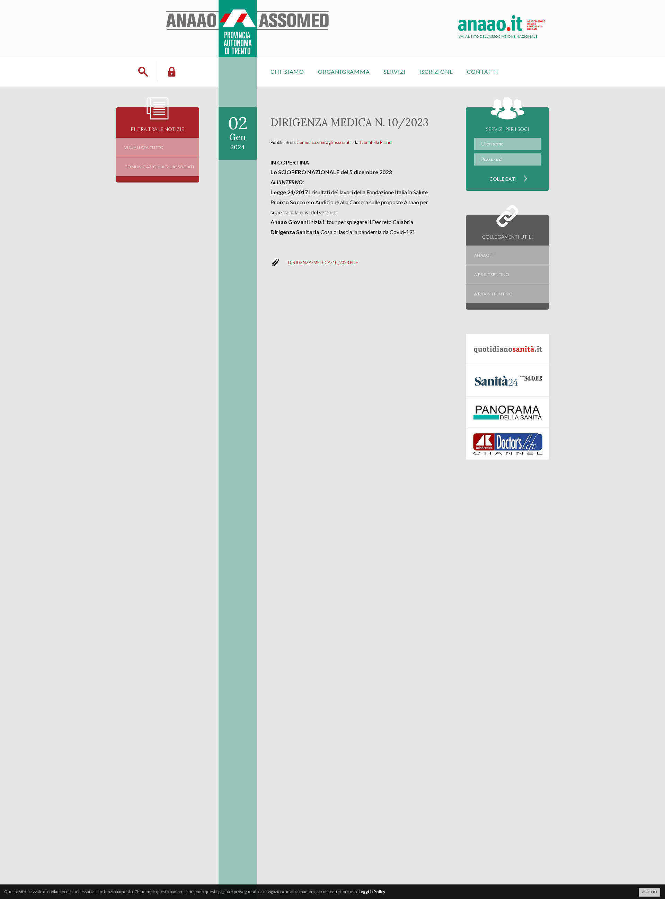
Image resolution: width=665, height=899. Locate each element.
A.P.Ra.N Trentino (493, 293)
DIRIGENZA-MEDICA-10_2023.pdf (323, 262)
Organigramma (344, 71)
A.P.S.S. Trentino (491, 274)
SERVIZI (395, 71)
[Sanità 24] (507, 381)
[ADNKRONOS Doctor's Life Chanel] (507, 444)
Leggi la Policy (371, 891)
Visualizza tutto (144, 147)
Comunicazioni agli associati (323, 142)
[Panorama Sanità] (507, 412)
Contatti (482, 71)
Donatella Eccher (376, 142)
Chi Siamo (287, 71)
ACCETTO (649, 892)
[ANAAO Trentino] (249, 8)
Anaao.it (484, 255)
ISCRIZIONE (436, 71)
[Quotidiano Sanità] (507, 349)
